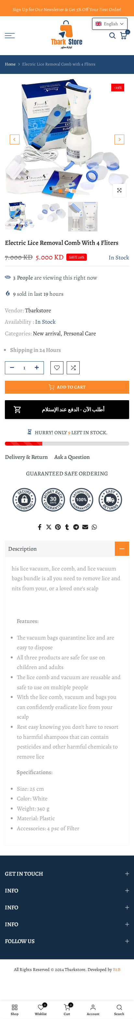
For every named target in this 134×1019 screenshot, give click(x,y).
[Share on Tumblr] (67, 527)
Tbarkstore (38, 310)
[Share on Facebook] (40, 527)
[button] (109, 24)
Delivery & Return (26, 457)
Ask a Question (72, 457)
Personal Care (79, 333)
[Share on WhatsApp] (94, 527)
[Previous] (15, 139)
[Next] (119, 139)
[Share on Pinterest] (58, 527)
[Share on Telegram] (76, 527)
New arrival (46, 333)
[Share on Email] (85, 527)
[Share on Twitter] (49, 527)
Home (10, 64)
